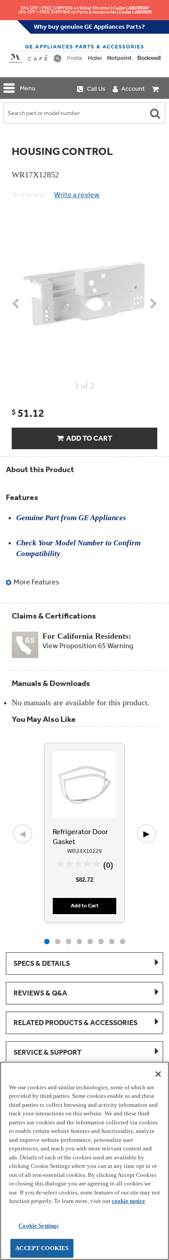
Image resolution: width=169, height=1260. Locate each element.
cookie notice (128, 1201)
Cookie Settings (38, 1225)
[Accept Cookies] (158, 1074)
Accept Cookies (42, 1248)
